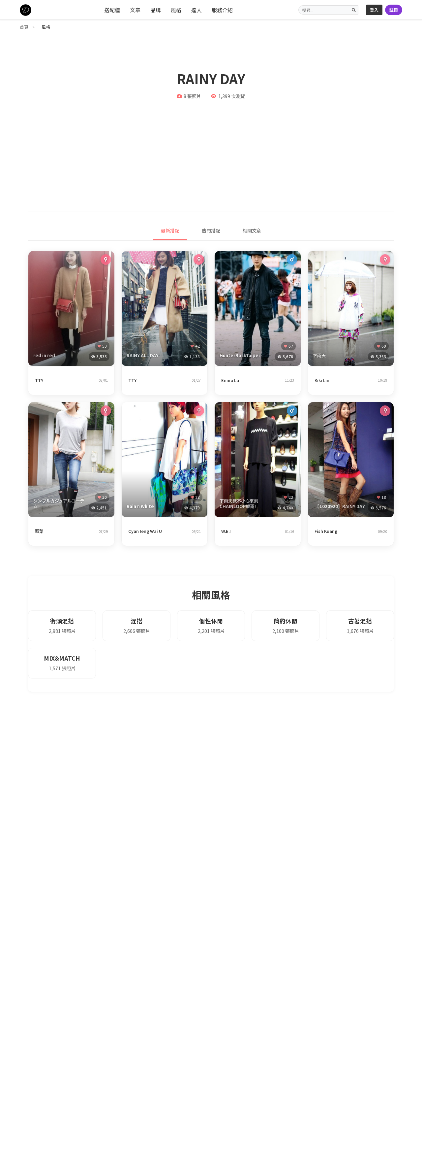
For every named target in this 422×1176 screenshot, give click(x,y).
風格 (176, 10)
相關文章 (252, 230)
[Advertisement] (211, 152)
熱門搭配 (211, 230)
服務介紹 (222, 10)
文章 (135, 10)
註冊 (393, 10)
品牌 (155, 10)
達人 (196, 10)
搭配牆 (112, 10)
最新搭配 (170, 230)
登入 (374, 10)
